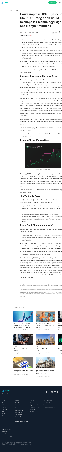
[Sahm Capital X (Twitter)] (49, 392)
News (12, 11)
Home (8, 11)
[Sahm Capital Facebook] (46, 392)
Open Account (52, 2)
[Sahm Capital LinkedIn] (57, 392)
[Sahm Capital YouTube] (55, 392)
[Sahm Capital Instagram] (52, 392)
